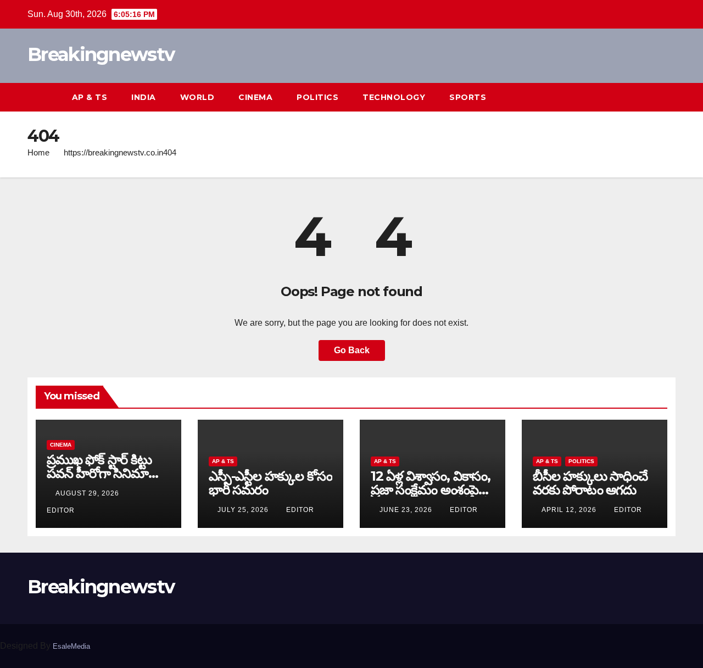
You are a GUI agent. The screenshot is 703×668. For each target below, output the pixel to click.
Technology (393, 97)
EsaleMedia (71, 646)
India (143, 97)
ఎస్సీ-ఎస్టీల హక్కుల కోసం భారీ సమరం (270, 483)
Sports (467, 97)
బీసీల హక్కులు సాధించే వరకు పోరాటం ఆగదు (590, 483)
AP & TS (90, 97)
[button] (647, 97)
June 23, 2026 (407, 510)
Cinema (255, 97)
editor (300, 510)
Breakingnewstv (100, 54)
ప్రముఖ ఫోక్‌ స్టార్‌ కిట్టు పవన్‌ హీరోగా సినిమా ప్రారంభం (99, 473)
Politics (317, 97)
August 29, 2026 (88, 493)
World (197, 97)
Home (38, 152)
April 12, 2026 (570, 510)
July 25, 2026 (244, 510)
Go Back (352, 350)
